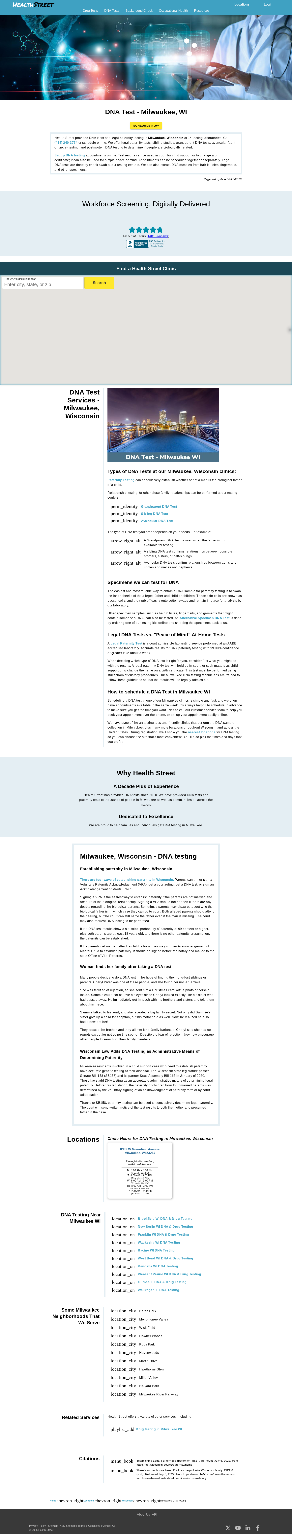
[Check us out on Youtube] (238, 1528)
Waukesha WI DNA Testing (159, 1242)
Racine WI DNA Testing (156, 1250)
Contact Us (108, 1525)
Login (268, 4)
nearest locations (202, 732)
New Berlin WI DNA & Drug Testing (165, 1226)
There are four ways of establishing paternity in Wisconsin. (127, 879)
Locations (241, 4)
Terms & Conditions (89, 1525)
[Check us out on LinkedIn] (248, 1528)
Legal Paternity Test (126, 643)
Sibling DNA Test (154, 513)
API (154, 1514)
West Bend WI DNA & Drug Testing (165, 1258)
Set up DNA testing (69, 155)
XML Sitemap (67, 1525)
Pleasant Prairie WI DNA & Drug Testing (169, 1274)
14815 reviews (158, 236)
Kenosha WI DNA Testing (158, 1266)
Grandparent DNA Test (159, 506)
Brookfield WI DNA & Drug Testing (165, 1218)
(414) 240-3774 (65, 142)
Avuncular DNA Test (157, 521)
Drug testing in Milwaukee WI (159, 1429)
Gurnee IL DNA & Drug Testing (162, 1282)
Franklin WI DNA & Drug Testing (163, 1234)
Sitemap (53, 1525)
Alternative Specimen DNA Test (205, 618)
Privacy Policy (37, 1525)
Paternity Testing (121, 480)
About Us (143, 1514)
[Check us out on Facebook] (258, 1528)
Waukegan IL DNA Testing (158, 1290)
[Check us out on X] (228, 1528)
